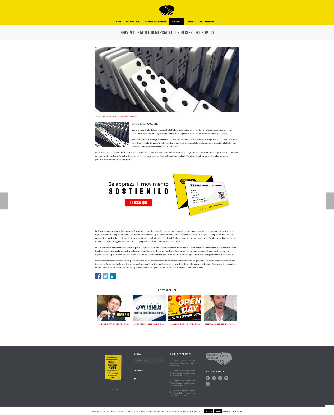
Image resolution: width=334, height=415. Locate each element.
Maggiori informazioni (233, 411)
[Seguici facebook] (208, 378)
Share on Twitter (105, 276)
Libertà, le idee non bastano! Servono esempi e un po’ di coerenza (221, 324)
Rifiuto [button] (218, 411)
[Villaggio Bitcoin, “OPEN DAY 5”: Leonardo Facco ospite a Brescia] (184, 308)
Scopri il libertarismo (155, 21)
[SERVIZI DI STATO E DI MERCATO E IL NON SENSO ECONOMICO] (167, 79)
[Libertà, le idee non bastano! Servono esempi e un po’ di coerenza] (220, 308)
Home (118, 21)
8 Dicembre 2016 (109, 116)
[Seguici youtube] (208, 384)
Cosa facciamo (133, 21)
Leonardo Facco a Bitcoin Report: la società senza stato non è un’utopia (183, 372)
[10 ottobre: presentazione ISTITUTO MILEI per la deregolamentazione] (149, 308)
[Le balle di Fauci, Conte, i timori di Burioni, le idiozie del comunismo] (113, 308)
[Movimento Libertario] (167, 9)
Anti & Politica (123, 116)
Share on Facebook (98, 276)
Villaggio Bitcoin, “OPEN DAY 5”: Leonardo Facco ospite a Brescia (185, 324)
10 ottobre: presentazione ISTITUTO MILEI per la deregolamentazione (150, 324)
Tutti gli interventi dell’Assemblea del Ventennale (182, 362)
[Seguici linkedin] (214, 378)
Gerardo (176, 370)
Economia (133, 116)
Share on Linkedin (113, 276)
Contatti (190, 21)
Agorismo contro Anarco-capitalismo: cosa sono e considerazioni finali (183, 393)
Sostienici (176, 21)
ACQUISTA (113, 389)
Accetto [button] (209, 411)
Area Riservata (207, 21)
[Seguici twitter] (226, 378)
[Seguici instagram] (220, 378)
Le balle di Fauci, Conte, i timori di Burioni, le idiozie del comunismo (114, 324)
